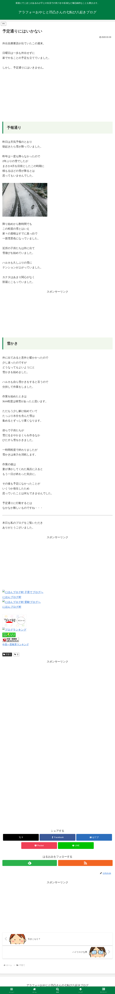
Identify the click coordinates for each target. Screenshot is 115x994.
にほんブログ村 (11, 597)
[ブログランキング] (14, 629)
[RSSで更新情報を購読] (85, 863)
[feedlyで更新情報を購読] (29, 863)
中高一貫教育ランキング (15, 644)
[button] (106, 618)
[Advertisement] (57, 96)
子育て (8, 654)
